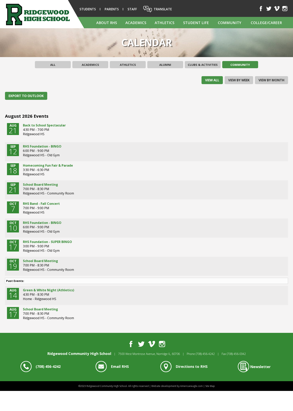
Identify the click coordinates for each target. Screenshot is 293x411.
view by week (239, 80)
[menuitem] (106, 22)
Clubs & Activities (203, 65)
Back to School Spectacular (44, 125)
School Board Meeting (40, 184)
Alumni (165, 65)
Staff (132, 9)
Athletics (128, 65)
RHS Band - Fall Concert (41, 203)
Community (240, 65)
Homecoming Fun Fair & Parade (48, 165)
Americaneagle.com (191, 386)
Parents (112, 9)
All (52, 65)
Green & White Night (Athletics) (48, 290)
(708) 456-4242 (205, 354)
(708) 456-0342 (236, 354)
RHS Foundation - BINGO (42, 146)
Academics (90, 65)
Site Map (210, 386)
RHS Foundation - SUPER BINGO (47, 242)
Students (88, 9)
